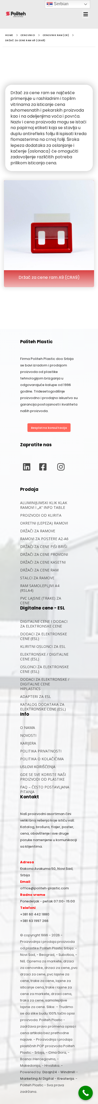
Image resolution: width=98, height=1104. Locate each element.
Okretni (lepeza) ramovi (44, 523)
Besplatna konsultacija (49, 428)
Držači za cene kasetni (43, 562)
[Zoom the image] (49, 182)
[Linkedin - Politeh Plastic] (26, 466)
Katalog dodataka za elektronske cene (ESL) (43, 706)
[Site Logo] (15, 14)
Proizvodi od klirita (40, 515)
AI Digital (46, 1078)
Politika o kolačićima (42, 758)
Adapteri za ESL (35, 696)
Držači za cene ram (39, 570)
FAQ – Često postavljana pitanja (44, 789)
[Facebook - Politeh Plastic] (42, 467)
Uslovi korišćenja (37, 766)
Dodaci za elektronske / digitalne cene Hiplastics (44, 684)
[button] (87, 14)
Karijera (28, 743)
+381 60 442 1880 (34, 914)
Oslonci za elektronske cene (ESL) (44, 669)
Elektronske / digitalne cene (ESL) (44, 656)
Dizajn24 (49, 1072)
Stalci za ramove (37, 577)
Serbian (60, 4)
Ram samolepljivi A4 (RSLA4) (39, 588)
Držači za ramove (37, 530)
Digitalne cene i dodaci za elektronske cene (43, 624)
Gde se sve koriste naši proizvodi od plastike (43, 777)
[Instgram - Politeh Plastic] (61, 467)
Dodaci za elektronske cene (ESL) (43, 636)
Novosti (28, 735)
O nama (27, 727)
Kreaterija (65, 1078)
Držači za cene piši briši (43, 546)
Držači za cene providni (44, 554)
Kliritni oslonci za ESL (43, 646)
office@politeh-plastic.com (44, 888)
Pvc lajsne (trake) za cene (40, 600)
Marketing (29, 1078)
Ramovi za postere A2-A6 (44, 538)
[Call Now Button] (85, 1093)
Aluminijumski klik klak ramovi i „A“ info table (43, 505)
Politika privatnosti (40, 751)
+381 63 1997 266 (34, 920)
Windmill (67, 1072)
